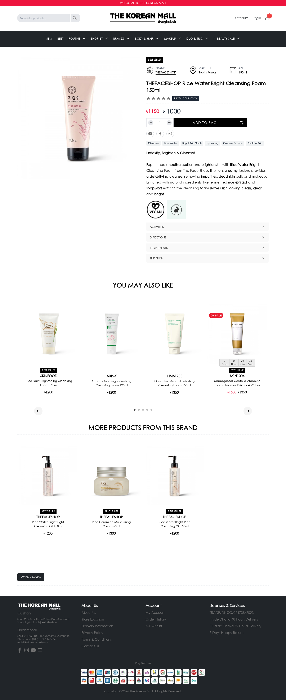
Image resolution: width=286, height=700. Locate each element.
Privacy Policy (92, 632)
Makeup (170, 38)
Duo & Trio (194, 38)
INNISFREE (174, 376)
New (49, 38)
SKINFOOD (48, 376)
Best (60, 38)
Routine (74, 38)
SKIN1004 (237, 376)
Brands (119, 38)
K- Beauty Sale (224, 38)
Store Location (92, 619)
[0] (267, 18)
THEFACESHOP (166, 72)
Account (241, 18)
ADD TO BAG (205, 122)
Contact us (90, 646)
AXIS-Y (112, 376)
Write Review (31, 577)
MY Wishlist (154, 626)
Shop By (97, 38)
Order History (156, 619)
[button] (207, 227)
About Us (88, 612)
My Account (155, 612)
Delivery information (97, 626)
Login (257, 18)
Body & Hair (144, 38)
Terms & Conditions (96, 639)
